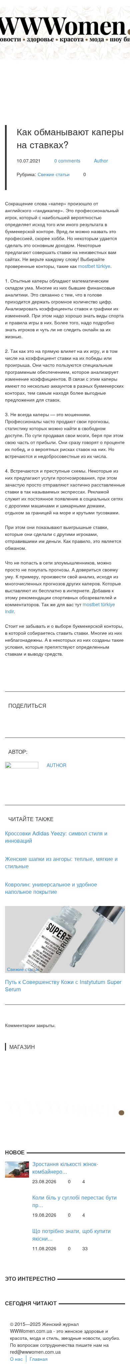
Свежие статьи (54, 174)
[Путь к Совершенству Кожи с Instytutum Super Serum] (65, 938)
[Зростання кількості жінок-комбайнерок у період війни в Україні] (17, 1168)
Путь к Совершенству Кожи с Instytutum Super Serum (63, 985)
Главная (39, 1358)
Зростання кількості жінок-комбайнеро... (65, 1167)
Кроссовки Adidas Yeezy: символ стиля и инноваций (56, 837)
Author (101, 160)
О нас (16, 1358)
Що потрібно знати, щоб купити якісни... (71, 1234)
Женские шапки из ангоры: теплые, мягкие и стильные (61, 862)
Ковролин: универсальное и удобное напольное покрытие (51, 888)
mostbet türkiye (94, 266)
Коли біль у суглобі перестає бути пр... (74, 1201)
